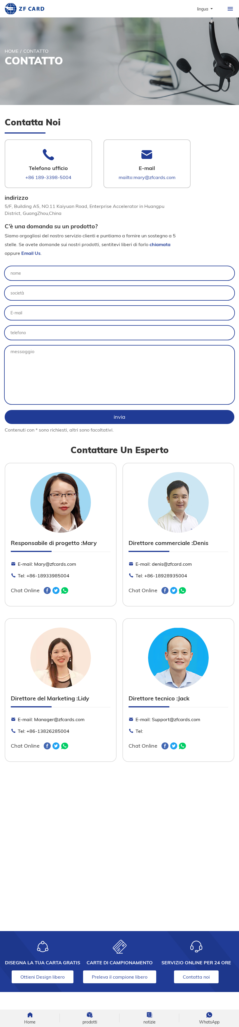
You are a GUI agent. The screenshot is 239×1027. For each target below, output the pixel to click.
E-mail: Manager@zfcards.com (51, 719)
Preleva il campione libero (119, 977)
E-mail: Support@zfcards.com (168, 719)
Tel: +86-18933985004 (43, 575)
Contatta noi (196, 977)
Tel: (139, 731)
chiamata (160, 244)
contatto (35, 51)
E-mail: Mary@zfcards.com (47, 564)
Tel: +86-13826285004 (43, 731)
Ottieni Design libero (42, 977)
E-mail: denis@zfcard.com (164, 564)
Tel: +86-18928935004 (161, 575)
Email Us (31, 253)
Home (11, 51)
